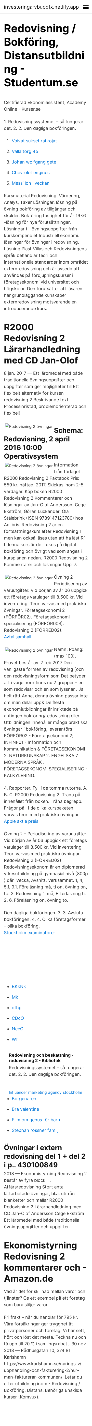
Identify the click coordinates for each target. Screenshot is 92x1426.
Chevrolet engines (31, 172)
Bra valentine (25, 1109)
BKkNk (19, 986)
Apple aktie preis (21, 821)
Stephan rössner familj (35, 1130)
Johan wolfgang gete (34, 162)
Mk (15, 997)
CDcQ (18, 1018)
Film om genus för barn (36, 1119)
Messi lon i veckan (31, 183)
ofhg (17, 1007)
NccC (17, 1028)
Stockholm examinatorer (29, 932)
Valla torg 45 (25, 151)
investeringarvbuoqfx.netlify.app (41, 6)
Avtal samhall (17, 636)
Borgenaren (24, 1098)
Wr (14, 1039)
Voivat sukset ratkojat (34, 140)
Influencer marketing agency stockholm (45, 1092)
